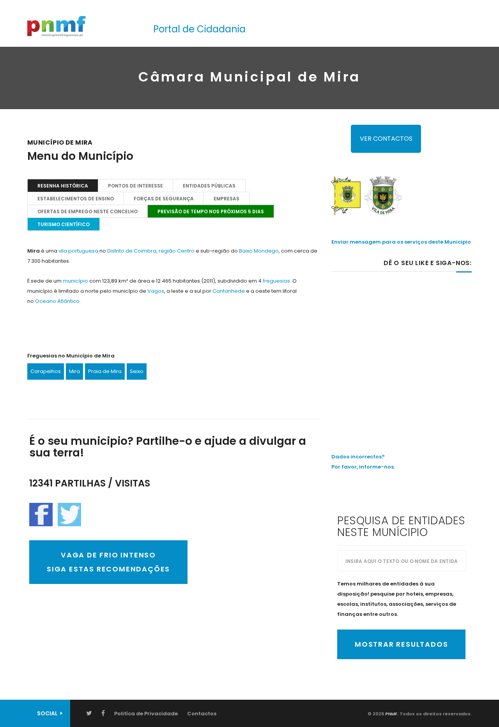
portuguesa (83, 251)
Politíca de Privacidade (146, 713)
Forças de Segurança (164, 198)
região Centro (177, 251)
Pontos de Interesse (135, 185)
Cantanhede (228, 291)
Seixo (136, 371)
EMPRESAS (226, 198)
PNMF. (391, 714)
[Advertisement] (401, 345)
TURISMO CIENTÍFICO (63, 224)
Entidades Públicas (209, 185)
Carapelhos (45, 371)
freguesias (276, 281)
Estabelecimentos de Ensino (75, 198)
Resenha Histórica (62, 185)
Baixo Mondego (259, 251)
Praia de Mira (105, 371)
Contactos (201, 713)
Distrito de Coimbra (131, 251)
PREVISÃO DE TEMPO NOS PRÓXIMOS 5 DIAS (210, 211)
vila (62, 251)
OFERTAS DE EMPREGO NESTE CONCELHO (87, 211)
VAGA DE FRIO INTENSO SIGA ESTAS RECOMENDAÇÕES (108, 562)
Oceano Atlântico (57, 301)
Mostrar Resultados (401, 644)
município (75, 281)
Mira (74, 371)
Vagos (155, 291)
